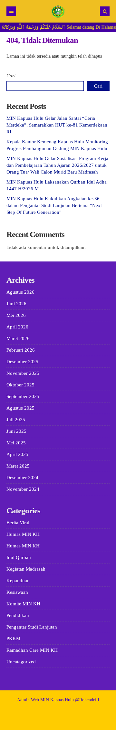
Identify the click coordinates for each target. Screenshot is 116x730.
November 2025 (22, 373)
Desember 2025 (22, 361)
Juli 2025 (15, 419)
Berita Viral (17, 522)
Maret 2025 (18, 466)
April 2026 (17, 326)
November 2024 (22, 489)
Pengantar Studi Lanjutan (31, 627)
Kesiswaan (17, 592)
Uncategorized (21, 661)
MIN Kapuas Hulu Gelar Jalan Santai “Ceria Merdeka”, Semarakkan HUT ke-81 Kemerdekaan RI (56, 125)
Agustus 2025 (20, 408)
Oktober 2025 (20, 384)
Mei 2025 (16, 442)
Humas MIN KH (23, 534)
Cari (10, 75)
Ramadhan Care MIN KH (32, 650)
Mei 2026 (16, 315)
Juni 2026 (16, 303)
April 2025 (17, 454)
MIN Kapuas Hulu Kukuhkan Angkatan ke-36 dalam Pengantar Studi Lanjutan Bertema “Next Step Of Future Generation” (54, 205)
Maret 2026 (18, 338)
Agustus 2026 (20, 292)
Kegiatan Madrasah (25, 569)
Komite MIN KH (23, 603)
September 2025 (22, 396)
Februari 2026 (20, 350)
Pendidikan (17, 615)
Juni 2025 (16, 431)
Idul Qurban (18, 557)
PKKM (13, 638)
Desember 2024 (22, 477)
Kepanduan (18, 580)
